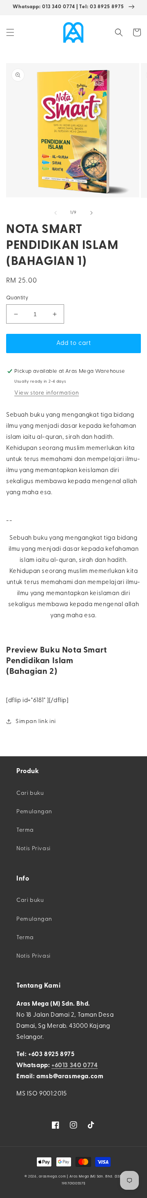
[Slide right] (91, 213)
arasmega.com (52, 1176)
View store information (46, 393)
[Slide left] (56, 213)
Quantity (17, 298)
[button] (10, 32)
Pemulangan (34, 812)
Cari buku (30, 793)
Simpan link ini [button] (36, 722)
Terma (25, 830)
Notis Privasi (33, 849)
